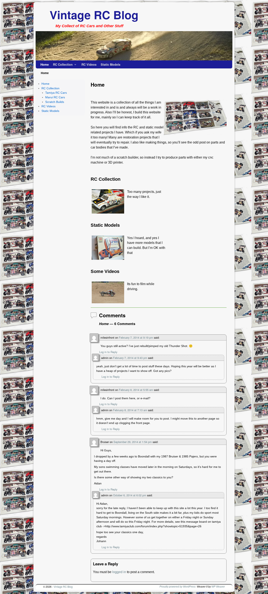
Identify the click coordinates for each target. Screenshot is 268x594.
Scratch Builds (54, 102)
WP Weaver (218, 586)
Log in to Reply (108, 352)
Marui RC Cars (55, 97)
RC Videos (89, 64)
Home (44, 64)
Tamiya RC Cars (56, 92)
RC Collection (62, 65)
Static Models (110, 64)
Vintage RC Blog (94, 14)
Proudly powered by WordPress (178, 586)
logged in (119, 572)
